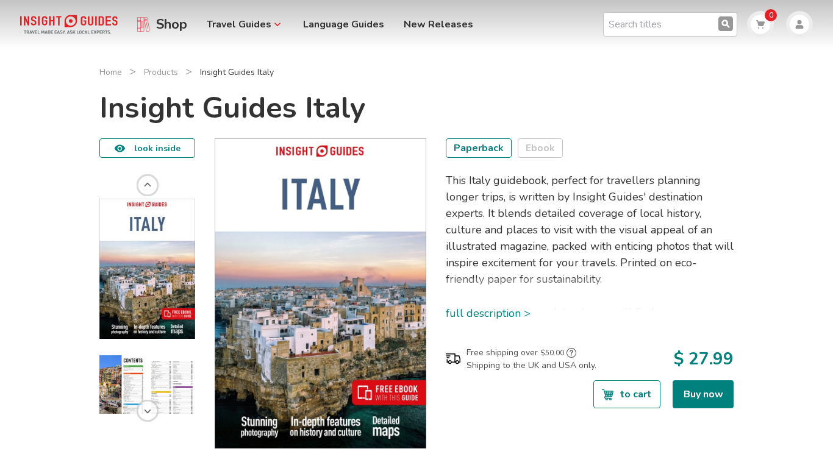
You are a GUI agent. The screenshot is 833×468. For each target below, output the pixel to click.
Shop (171, 24)
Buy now (703, 394)
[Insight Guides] (69, 23)
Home (110, 72)
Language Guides (343, 24)
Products (161, 72)
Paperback (479, 148)
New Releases (438, 24)
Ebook (540, 148)
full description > (488, 313)
